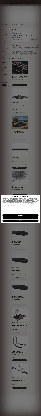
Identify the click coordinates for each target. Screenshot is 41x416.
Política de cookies (33, 205)
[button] (20, 218)
